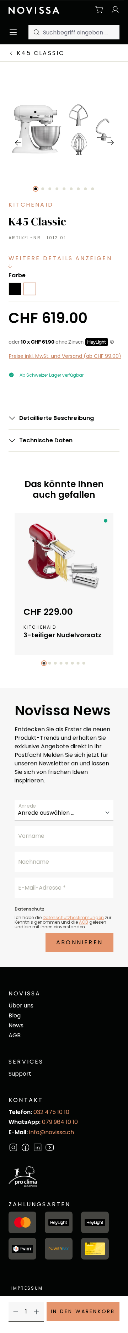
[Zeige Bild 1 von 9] (35, 188)
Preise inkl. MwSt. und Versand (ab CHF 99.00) (65, 356)
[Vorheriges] (18, 142)
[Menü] (15, 32)
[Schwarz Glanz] (15, 289)
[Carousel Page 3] (55, 663)
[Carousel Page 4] (61, 663)
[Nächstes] (110, 142)
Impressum (27, 1288)
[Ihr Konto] (113, 10)
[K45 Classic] (64, 130)
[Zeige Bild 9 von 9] (92, 188)
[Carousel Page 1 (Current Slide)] (44, 663)
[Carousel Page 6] (72, 663)
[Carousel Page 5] (66, 663)
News (16, 1025)
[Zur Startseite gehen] (34, 10)
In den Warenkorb (83, 1311)
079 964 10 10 (60, 1122)
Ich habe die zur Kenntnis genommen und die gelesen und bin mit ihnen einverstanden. (63, 922)
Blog (15, 1015)
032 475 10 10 (51, 1112)
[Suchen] (35, 32)
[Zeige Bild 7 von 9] (78, 188)
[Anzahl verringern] (16, 1312)
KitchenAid (31, 205)
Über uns (21, 1005)
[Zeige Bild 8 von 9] (85, 188)
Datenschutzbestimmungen (73, 917)
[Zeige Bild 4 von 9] (56, 188)
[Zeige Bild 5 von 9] (64, 188)
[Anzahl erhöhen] (36, 1312)
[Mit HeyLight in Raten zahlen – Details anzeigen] (112, 342)
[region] (64, 142)
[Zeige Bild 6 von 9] (71, 188)
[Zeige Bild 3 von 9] (49, 188)
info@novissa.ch (51, 1132)
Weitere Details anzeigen (60, 258)
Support (20, 1074)
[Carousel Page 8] (83, 663)
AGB (83, 922)
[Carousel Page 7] (78, 663)
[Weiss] (29, 289)
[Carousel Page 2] (49, 663)
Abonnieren (79, 942)
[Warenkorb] (99, 10)
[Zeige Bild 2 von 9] (42, 188)
